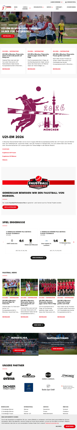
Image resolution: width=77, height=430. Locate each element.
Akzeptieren (70, 426)
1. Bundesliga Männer (7, 409)
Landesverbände (55, 2)
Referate (65, 413)
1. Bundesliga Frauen (7, 413)
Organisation (38, 7)
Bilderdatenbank (48, 413)
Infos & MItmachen (10, 207)
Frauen (26, 411)
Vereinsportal (71, 2)
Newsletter (46, 409)
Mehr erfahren (19, 350)
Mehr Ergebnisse (37, 257)
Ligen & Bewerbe (25, 8)
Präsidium (66, 411)
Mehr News (37, 325)
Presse (45, 411)
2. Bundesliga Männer (7, 411)
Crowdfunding (71, 7)
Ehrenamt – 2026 (59, 8)
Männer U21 (27, 413)
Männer (26, 409)
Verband (65, 409)
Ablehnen (59, 426)
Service (49, 7)
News (15, 7)
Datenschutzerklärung (52, 423)
